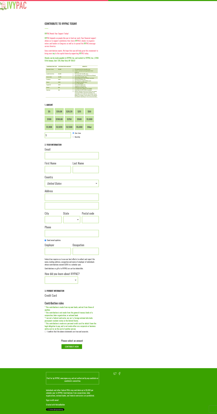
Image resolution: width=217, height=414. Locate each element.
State (66, 213)
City (47, 213)
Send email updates (54, 240)
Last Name (78, 163)
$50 (89, 111)
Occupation (78, 245)
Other (89, 126)
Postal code (88, 213)
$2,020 (59, 126)
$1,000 (89, 119)
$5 (49, 111)
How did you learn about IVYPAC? (62, 274)
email (57, 400)
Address (49, 191)
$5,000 (79, 126)
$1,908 (49, 126)
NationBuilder (60, 404)
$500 (79, 119)
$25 (79, 111)
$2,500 (69, 126)
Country (49, 177)
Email (47, 149)
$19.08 (59, 111)
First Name (50, 163)
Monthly (77, 137)
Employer (49, 245)
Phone (48, 227)
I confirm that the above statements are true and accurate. (68, 331)
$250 (69, 119)
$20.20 (69, 111)
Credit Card (51, 295)
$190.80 (59, 119)
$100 (49, 119)
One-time (78, 133)
